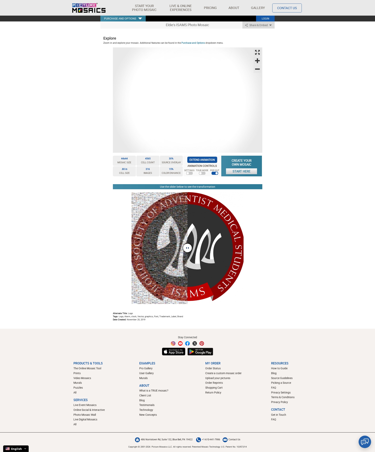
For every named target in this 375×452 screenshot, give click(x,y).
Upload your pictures (217, 378)
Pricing (210, 7)
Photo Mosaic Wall (84, 414)
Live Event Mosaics (84, 405)
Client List (145, 395)
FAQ (273, 387)
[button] (144, 8)
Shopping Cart (214, 387)
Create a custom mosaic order (223, 373)
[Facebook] (187, 343)
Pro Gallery (146, 368)
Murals (77, 383)
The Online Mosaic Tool (87, 368)
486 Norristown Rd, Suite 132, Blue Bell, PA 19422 (167, 439)
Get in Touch (278, 414)
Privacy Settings (281, 392)
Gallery (258, 7)
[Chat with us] (365, 442)
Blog (142, 400)
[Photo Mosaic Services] (88, 8)
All (74, 392)
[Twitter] (194, 343)
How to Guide (279, 368)
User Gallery (146, 373)
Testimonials (146, 405)
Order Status (213, 368)
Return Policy (213, 392)
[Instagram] (173, 343)
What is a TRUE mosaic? (153, 390)
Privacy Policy (279, 402)
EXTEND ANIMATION (202, 160)
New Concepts (148, 414)
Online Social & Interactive (89, 410)
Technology (146, 410)
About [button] (234, 7)
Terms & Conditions (283, 397)
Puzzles (78, 387)
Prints (77, 373)
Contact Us (287, 8)
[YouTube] (180, 343)
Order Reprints (214, 383)
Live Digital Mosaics (85, 419)
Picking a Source (281, 383)
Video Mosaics (82, 378)
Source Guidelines (282, 378)
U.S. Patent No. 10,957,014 (234, 446)
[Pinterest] (201, 343)
